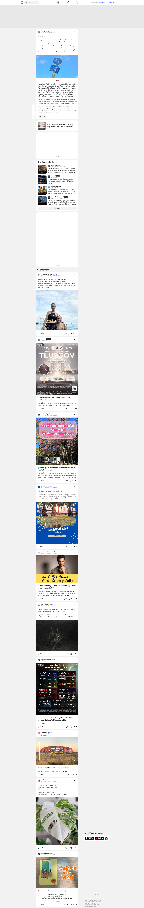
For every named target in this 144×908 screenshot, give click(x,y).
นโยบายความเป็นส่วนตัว (90, 903)
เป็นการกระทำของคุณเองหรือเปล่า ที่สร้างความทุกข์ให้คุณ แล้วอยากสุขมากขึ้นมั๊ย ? (57, 587)
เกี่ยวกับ (86, 900)
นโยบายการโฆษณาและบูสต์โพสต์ (92, 901)
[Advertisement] (72, 16)
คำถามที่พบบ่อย (97, 900)
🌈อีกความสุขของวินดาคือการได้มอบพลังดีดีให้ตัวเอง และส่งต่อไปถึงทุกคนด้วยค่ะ (57, 469)
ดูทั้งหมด (57, 208)
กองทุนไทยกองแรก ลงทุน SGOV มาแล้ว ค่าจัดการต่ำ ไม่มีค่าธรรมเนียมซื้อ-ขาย (57, 398)
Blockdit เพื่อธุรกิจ (89, 906)
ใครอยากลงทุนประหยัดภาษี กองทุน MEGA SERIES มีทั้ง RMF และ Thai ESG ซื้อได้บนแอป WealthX (56, 719)
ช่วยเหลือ (91, 900)
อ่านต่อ (46, 287)
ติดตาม (47, 31)
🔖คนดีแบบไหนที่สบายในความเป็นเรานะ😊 (52, 891)
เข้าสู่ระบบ (102, 2)
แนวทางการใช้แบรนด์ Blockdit (92, 904)
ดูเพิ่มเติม (70, 617)
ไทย (95, 906)
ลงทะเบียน (111, 2)
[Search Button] (26, 2)
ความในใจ (42, 117)
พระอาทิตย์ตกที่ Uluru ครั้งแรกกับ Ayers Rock (53, 768)
